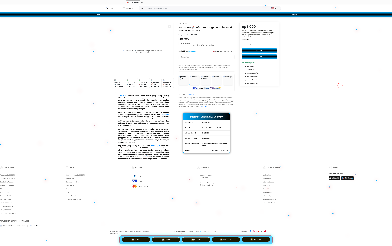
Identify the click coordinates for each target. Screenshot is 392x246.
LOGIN (98, 15)
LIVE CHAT (257, 239)
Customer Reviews (73, 182)
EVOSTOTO (122, 96)
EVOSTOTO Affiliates (73, 199)
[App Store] (335, 178)
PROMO (137, 239)
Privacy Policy (194, 231)
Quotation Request (7, 182)
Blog (67, 189)
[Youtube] (257, 232)
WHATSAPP (227, 239)
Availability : (183, 51)
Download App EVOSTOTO (75, 175)
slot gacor (267, 178)
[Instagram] (253, 232)
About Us (206, 231)
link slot (266, 189)
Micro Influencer (6, 203)
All (142, 8)
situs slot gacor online (271, 196)
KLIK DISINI (204, 106)
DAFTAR (294, 15)
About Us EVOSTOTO (7, 175)
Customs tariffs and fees (9, 196)
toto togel (155, 146)
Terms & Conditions (178, 231)
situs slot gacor (269, 182)
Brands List (70, 178)
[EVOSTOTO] (110, 8)
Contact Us (217, 231)
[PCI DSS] (12, 226)
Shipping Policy (5, 199)
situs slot (266, 185)
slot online (165, 115)
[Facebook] (250, 232)
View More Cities (269, 203)
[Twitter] (261, 232)
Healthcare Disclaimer (8, 213)
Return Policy (70, 185)
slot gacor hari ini (269, 199)
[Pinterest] (265, 232)
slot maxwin (267, 192)
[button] (169, 26)
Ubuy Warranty (5, 210)
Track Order (4, 192)
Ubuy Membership (6, 206)
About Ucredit (71, 196)
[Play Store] (347, 178)
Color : (185, 57)
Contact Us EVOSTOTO (8, 178)
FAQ (67, 192)
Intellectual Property (7, 185)
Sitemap (3, 189)
